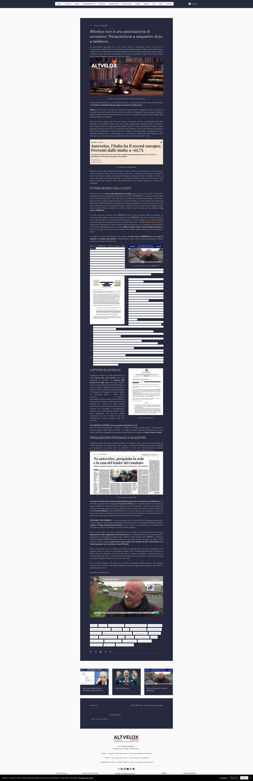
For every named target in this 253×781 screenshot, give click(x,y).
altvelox (93, 625)
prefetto (94, 637)
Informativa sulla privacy (85, 778)
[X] (119, 769)
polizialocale (117, 629)
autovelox (103, 625)
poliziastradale (155, 633)
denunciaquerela (96, 641)
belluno (154, 637)
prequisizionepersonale (125, 645)
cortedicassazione (140, 633)
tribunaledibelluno (130, 641)
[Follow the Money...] (126, 677)
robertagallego (96, 645)
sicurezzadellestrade (138, 629)
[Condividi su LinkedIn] (100, 652)
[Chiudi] (250, 777)
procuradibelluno (144, 641)
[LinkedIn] (121, 769)
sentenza (130, 637)
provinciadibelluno (142, 637)
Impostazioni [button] (224, 778)
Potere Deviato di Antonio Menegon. (157, 689)
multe (126, 629)
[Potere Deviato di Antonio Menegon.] (158, 677)
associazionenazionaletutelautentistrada (117, 633)
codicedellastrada (155, 625)
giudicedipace (95, 633)
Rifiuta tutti (234, 778)
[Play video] (126, 596)
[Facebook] (133, 769)
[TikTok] (124, 769)
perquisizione (109, 645)
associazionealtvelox (116, 625)
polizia (121, 637)
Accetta (244, 778)
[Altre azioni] (162, 25)
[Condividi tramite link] (105, 652)
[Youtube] (127, 769)
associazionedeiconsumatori (136, 625)
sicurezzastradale (154, 629)
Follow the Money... (122, 688)
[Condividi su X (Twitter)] (96, 652)
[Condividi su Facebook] (91, 652)
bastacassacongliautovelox (100, 629)
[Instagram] (130, 769)
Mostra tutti (169, 665)
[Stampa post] (110, 652)
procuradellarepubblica (108, 637)
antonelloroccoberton (113, 641)
